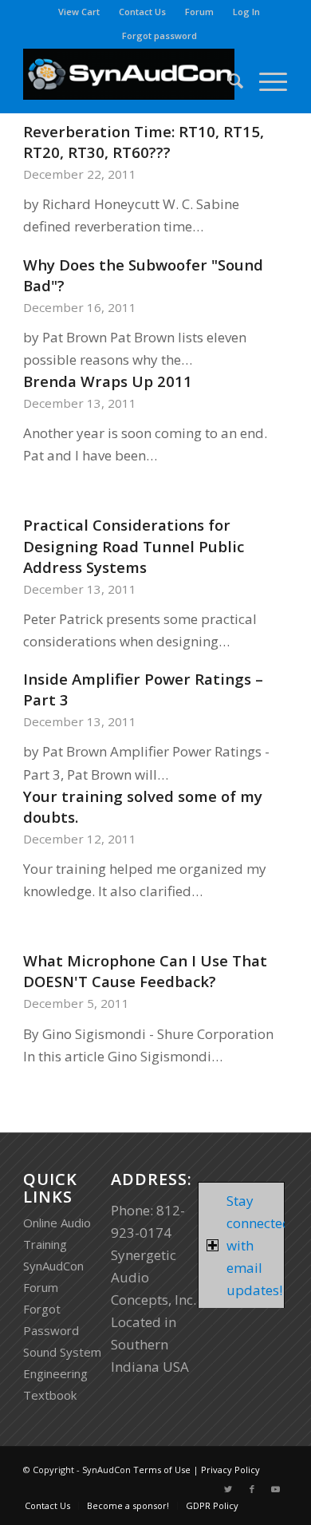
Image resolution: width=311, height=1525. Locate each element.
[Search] (227, 81)
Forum (199, 12)
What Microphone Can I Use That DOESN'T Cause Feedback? (145, 970)
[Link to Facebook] (252, 1489)
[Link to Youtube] (276, 1489)
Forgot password (159, 35)
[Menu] (265, 81)
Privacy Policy (230, 1470)
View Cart (79, 12)
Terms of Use (162, 1470)
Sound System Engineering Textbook (62, 1373)
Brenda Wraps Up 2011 (107, 381)
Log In (246, 12)
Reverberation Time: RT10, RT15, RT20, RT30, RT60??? (143, 141)
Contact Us (142, 12)
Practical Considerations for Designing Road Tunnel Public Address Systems (133, 545)
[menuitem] (79, 12)
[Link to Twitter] (228, 1489)
